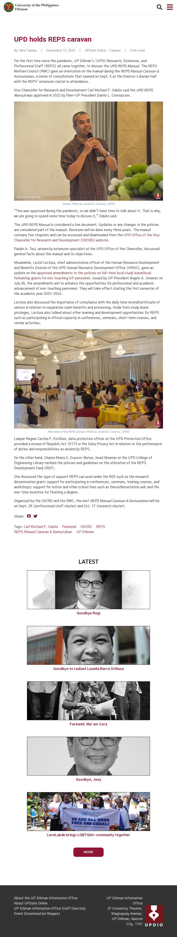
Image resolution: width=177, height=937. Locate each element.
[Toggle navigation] (169, 7)
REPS (100, 527)
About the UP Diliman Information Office (46, 898)
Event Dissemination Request (37, 913)
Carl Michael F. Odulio (41, 527)
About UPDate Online (30, 903)
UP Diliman (85, 532)
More (88, 852)
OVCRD (86, 527)
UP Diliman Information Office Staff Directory (50, 908)
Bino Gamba (28, 50)
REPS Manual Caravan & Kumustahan (43, 532)
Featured (69, 527)
